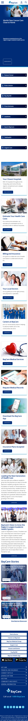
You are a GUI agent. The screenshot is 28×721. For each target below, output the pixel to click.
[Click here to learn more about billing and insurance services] (14, 243)
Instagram (11, 707)
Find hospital (7, 192)
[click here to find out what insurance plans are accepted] (14, 436)
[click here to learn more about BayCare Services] (14, 349)
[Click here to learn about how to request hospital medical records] (14, 377)
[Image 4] (21, 660)
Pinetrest (14, 707)
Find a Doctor (7, 297)
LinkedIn (17, 707)
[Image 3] (7, 660)
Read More (6, 579)
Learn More (7, 332)
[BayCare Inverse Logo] (14, 691)
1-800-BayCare (18, 696)
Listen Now (14, 556)
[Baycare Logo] (13, 2)
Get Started (7, 229)
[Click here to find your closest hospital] (14, 169)
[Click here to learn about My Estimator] (14, 206)
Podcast (23, 707)
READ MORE (6, 616)
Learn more (7, 392)
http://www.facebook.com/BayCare (5, 707)
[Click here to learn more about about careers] (14, 311)
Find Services (7, 363)
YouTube (20, 707)
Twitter (8, 707)
